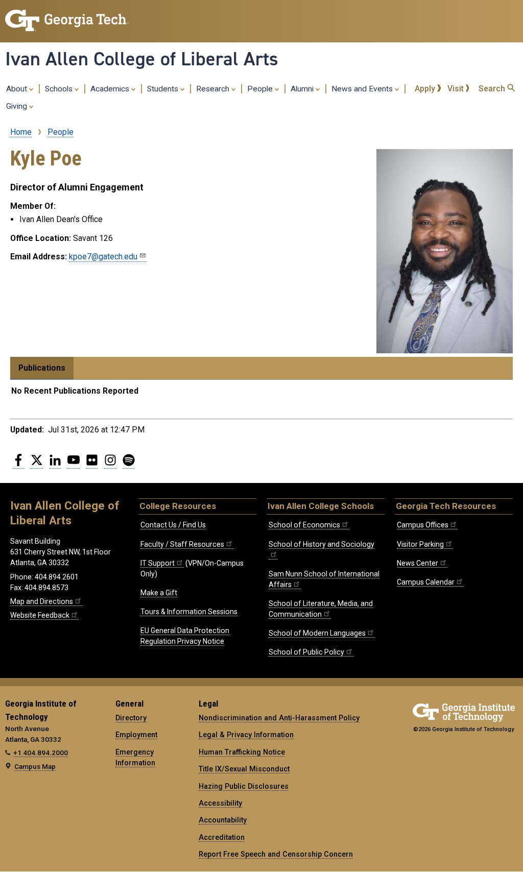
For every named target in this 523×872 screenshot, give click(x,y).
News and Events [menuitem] (363, 88)
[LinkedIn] (55, 464)
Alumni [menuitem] (303, 88)
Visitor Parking (420, 544)
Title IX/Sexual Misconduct (244, 769)
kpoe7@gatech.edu (103, 256)
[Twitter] (37, 464)
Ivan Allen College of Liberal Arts (141, 58)
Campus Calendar (426, 582)
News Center (417, 563)
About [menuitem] (17, 88)
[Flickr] (92, 464)
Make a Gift (158, 593)
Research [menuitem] (213, 88)
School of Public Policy (306, 652)
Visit (456, 88)
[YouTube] (73, 464)
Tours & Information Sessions (188, 612)
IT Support (157, 563)
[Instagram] (110, 464)
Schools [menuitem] (60, 88)
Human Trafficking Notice (242, 752)
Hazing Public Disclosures (244, 786)
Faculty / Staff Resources (182, 544)
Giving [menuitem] (17, 106)
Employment (136, 735)
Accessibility (220, 803)
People (60, 132)
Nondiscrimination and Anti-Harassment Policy (279, 718)
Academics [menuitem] (110, 88)
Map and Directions (41, 601)
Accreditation (222, 837)
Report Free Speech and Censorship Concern (276, 854)
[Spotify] (129, 464)
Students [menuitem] (163, 88)
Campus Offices (422, 525)
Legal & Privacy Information (246, 735)
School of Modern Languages (317, 633)
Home (21, 132)
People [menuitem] (261, 88)
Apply (426, 88)
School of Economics (304, 525)
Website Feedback (39, 615)
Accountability (223, 820)
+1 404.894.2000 (40, 752)
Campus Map (35, 766)
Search (493, 88)
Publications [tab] (41, 368)
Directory (131, 718)
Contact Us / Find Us (173, 525)
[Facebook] (18, 464)
